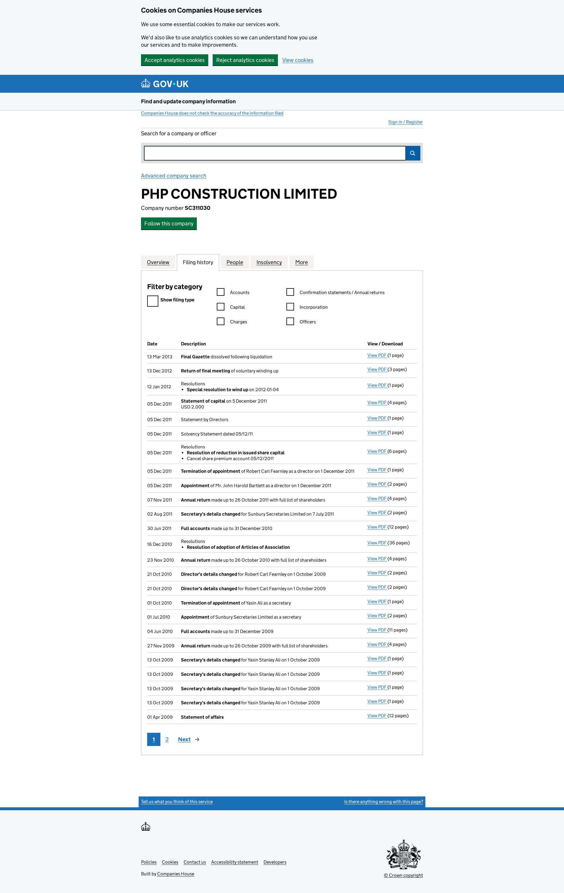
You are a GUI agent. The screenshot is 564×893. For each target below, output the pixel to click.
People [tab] (234, 262)
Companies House (175, 874)
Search (413, 153)
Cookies (170, 862)
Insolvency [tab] (269, 262)
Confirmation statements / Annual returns (342, 292)
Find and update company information (188, 101)
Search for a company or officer (178, 133)
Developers (274, 862)
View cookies (297, 60)
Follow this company (169, 223)
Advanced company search (173, 175)
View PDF (377, 355)
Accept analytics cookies (175, 60)
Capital (237, 307)
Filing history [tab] (198, 262)
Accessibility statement (234, 862)
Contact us (195, 862)
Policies (149, 862)
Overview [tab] (158, 262)
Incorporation (314, 307)
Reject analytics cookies (245, 60)
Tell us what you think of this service (177, 801)
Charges (238, 322)
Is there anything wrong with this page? (383, 801)
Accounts (239, 292)
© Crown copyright (403, 875)
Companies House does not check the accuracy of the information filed (212, 113)
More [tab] (301, 262)
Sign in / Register (405, 122)
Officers (308, 322)
